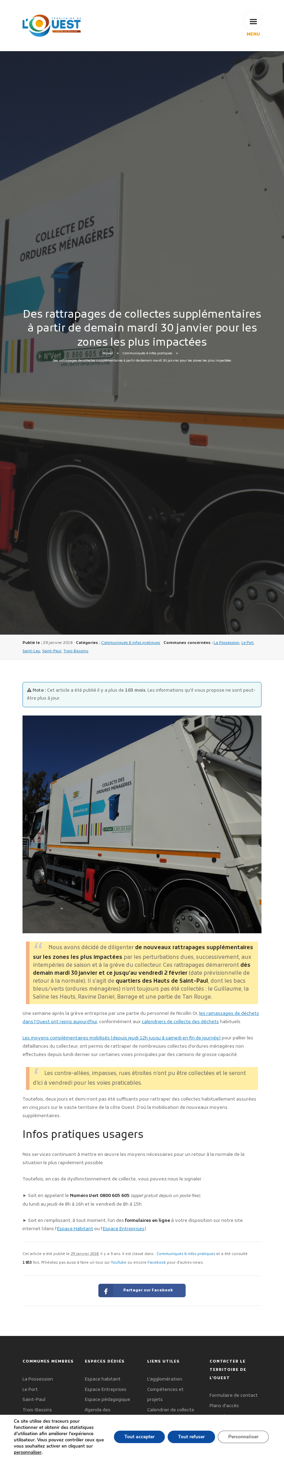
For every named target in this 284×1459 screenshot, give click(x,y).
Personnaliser (243, 1436)
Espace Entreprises (123, 1229)
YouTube (118, 1263)
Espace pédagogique (107, 1400)
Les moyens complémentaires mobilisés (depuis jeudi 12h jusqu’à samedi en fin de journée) (122, 1038)
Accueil (108, 354)
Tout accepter (139, 1436)
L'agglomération (164, 1379)
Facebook (157, 1263)
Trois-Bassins (75, 651)
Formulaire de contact (234, 1396)
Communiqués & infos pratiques (147, 354)
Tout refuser (191, 1436)
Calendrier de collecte (170, 1410)
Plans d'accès (224, 1406)
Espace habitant (103, 1379)
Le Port (247, 642)
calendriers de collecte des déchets (180, 1022)
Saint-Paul (51, 651)
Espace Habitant (75, 1229)
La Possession (226, 642)
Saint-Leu (31, 651)
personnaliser (28, 1452)
